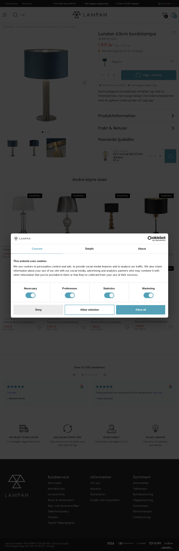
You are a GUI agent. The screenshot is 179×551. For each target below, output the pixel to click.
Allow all (140, 309)
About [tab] (142, 248)
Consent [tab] (37, 248)
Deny (38, 309)
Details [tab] (89, 248)
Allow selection (89, 309)
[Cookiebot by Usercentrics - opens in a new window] (150, 238)
